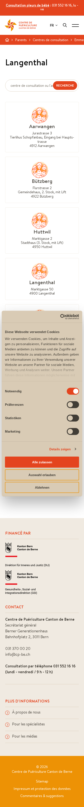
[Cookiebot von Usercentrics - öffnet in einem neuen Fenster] (60, 316)
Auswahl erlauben (42, 475)
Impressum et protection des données (42, 788)
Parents (21, 39)
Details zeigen (60, 449)
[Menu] (75, 25)
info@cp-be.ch (17, 654)
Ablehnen (42, 487)
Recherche (65, 85)
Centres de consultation (50, 39)
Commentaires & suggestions (42, 795)
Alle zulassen (42, 462)
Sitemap (42, 781)
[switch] (73, 404)
